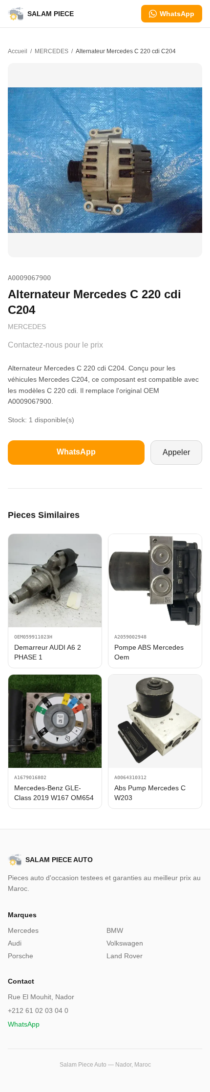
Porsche (20, 956)
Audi (14, 943)
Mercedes (23, 930)
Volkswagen (124, 943)
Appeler (176, 452)
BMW (114, 930)
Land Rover (124, 956)
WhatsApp (177, 14)
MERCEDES (51, 51)
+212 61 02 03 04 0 (38, 1010)
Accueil (17, 51)
